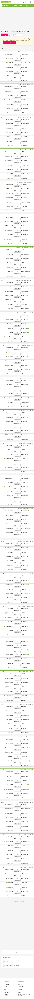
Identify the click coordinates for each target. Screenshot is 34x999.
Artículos (20, 986)
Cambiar (20, 996)
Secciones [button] (19, 49)
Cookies (6, 996)
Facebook (6, 984)
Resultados (5, 49)
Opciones (17, 35)
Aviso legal (6, 992)
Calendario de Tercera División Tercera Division (16, 31)
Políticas (6, 994)
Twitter (5, 986)
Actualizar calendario (9, 43)
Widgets (20, 984)
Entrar (19, 992)
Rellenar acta (17, 56)
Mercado (12, 49)
